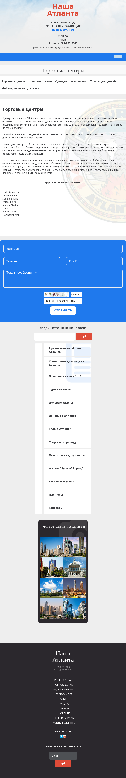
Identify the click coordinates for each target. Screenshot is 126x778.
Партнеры (56, 494)
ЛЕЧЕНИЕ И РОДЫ (64, 718)
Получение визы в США (65, 376)
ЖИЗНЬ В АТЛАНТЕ (64, 722)
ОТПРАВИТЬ (63, 310)
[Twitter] (61, 736)
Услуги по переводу (62, 442)
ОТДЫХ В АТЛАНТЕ (64, 689)
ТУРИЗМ (64, 708)
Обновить (76, 294)
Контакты (56, 508)
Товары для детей (103, 81)
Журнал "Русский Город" (66, 468)
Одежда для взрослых (71, 81)
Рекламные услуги (62, 481)
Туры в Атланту (60, 389)
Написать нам (65, 29)
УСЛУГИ (63, 698)
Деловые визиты (61, 402)
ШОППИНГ (64, 713)
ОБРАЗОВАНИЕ (64, 684)
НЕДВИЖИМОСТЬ (64, 694)
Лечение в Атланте (62, 416)
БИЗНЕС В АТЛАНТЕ (64, 679)
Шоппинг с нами (41, 81)
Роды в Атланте (60, 429)
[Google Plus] (64, 736)
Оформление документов (67, 455)
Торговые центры (14, 81)
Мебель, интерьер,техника (21, 88)
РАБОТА (64, 703)
